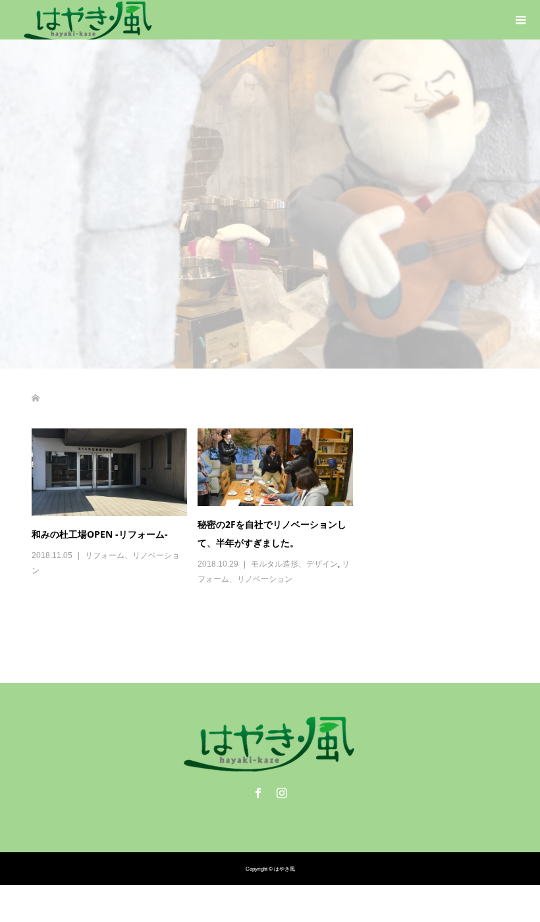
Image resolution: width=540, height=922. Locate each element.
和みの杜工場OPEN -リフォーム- (100, 534)
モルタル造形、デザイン (294, 564)
